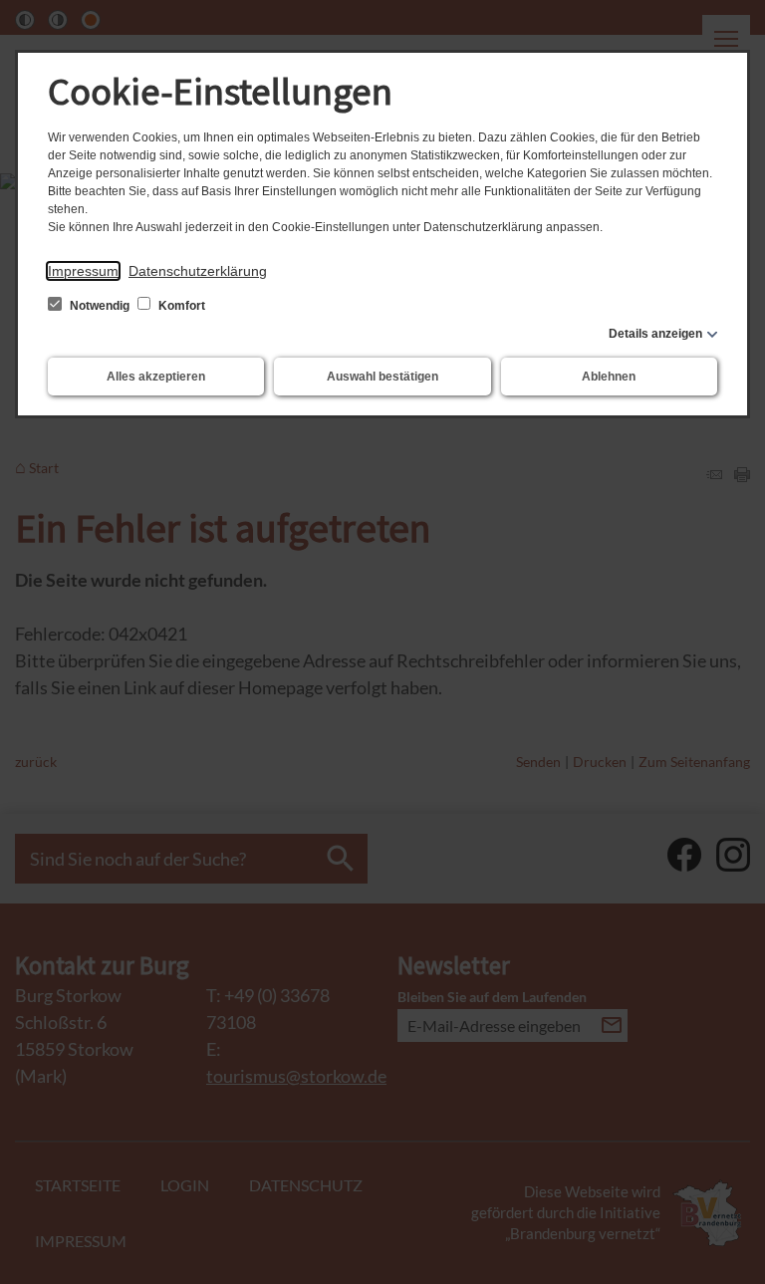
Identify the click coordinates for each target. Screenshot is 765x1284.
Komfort (180, 306)
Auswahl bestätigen (382, 377)
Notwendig (99, 306)
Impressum (83, 271)
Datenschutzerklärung (197, 271)
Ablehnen (609, 377)
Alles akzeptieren (156, 377)
